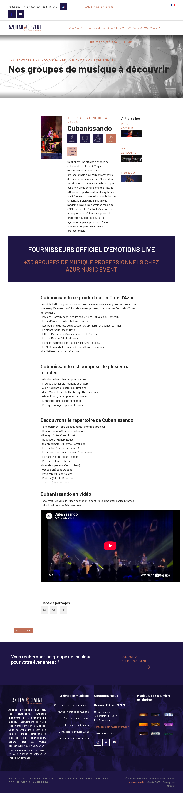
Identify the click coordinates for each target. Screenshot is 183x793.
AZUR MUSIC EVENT (24, 778)
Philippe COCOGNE (127, 126)
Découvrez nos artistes (76, 718)
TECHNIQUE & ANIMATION (29, 782)
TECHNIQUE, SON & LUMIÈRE (104, 27)
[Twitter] (53, 610)
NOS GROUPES (97, 778)
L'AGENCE (74, 27)
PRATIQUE (130, 42)
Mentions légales (137, 782)
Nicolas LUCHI (129, 172)
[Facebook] (44, 610)
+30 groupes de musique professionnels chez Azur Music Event (91, 266)
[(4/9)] (143, 725)
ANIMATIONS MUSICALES (142, 27)
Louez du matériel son (77, 725)
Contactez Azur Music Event (74, 731)
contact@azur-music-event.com (111, 726)
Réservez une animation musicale (71, 705)
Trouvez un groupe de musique (72, 711)
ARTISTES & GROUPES (103, 42)
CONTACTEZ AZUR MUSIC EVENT (134, 659)
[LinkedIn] (63, 610)
